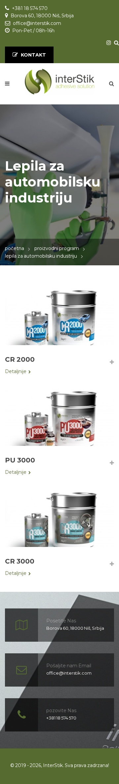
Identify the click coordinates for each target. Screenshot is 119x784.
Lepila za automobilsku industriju (41, 256)
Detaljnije (15, 371)
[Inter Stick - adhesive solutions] (59, 81)
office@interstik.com (37, 23)
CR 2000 (20, 359)
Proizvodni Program (56, 248)
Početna (14, 248)
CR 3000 (19, 561)
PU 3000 (20, 460)
